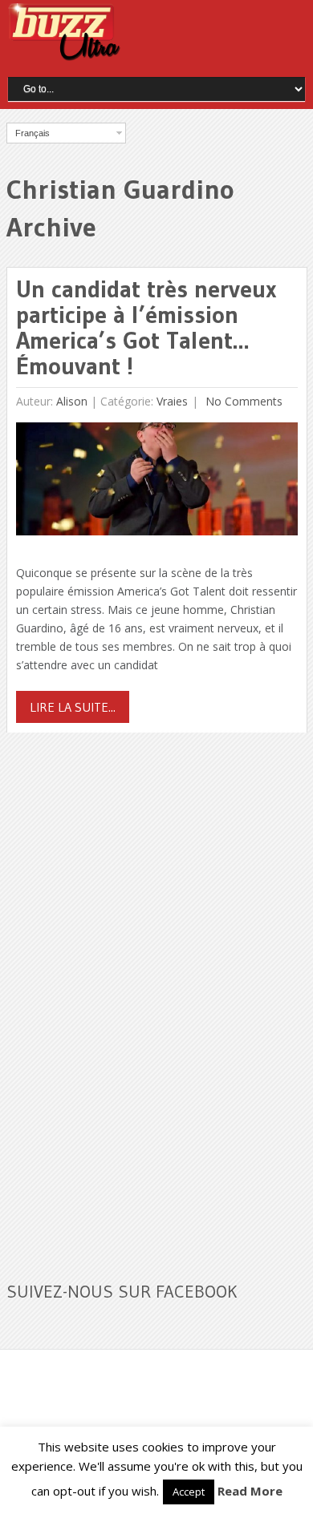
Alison (71, 401)
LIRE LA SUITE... (73, 707)
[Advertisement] (126, 997)
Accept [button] (189, 1491)
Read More (250, 1491)
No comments (242, 401)
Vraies (172, 401)
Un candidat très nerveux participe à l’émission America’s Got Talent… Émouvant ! (146, 327)
